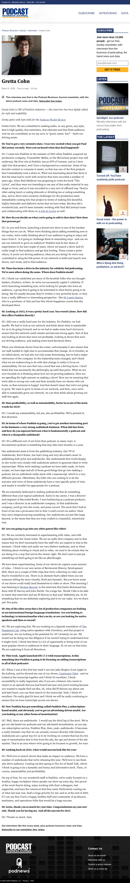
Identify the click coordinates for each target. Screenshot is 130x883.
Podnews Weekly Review (53, 119)
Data (124, 13)
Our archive (40, 2)
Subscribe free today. (50, 101)
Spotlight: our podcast (110, 118)
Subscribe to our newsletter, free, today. (23, 829)
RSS (32, 881)
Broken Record (28, 587)
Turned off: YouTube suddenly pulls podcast (111, 177)
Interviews (108, 13)
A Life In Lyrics (47, 211)
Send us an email (97, 855)
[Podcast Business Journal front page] (16, 20)
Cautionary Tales (68, 673)
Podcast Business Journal (14, 30)
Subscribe (30, 2)
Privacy (26, 881)
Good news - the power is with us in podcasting (112, 221)
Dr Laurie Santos (73, 297)
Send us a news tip (97, 868)
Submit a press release (99, 864)
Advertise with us (18, 2)
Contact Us (6, 2)
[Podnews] (19, 873)
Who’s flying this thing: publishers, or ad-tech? (110, 265)
